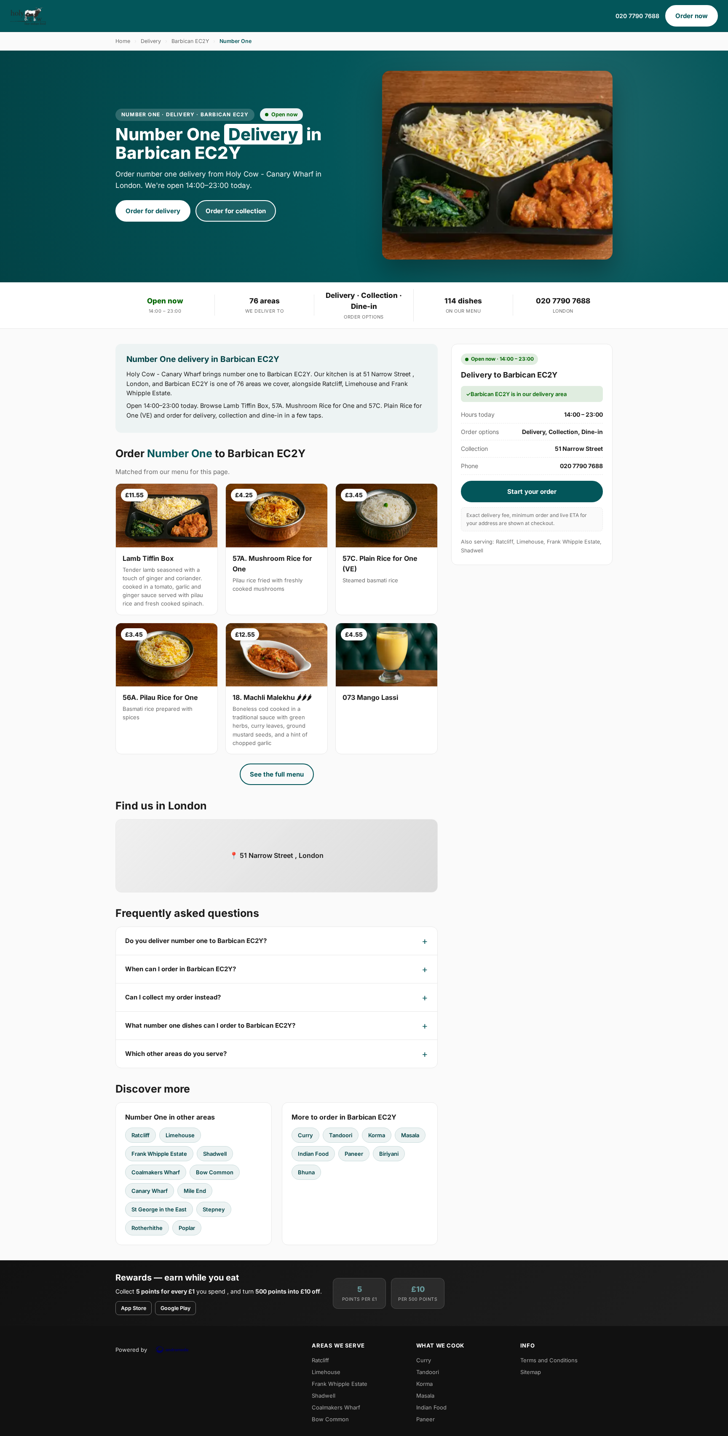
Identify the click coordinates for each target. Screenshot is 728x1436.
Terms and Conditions (549, 1360)
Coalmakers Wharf (155, 1172)
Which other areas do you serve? (176, 1054)
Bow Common (214, 1172)
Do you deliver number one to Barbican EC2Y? (196, 941)
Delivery (151, 41)
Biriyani (389, 1153)
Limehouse (180, 1135)
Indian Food (313, 1153)
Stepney (214, 1209)
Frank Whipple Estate (159, 1153)
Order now (691, 16)
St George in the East (159, 1209)
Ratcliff (140, 1135)
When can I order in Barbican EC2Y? (180, 969)
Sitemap (530, 1372)
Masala (410, 1135)
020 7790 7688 (637, 15)
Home (122, 41)
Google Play (175, 1308)
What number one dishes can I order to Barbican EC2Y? (210, 1025)
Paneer (354, 1153)
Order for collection (236, 211)
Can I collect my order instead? (173, 997)
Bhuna (306, 1172)
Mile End (195, 1190)
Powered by (131, 1349)
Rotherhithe (147, 1227)
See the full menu (277, 774)
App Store (133, 1308)
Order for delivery (153, 211)
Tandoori (340, 1135)
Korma (376, 1135)
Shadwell (215, 1153)
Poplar (187, 1227)
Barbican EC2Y (190, 41)
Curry (305, 1135)
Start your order (532, 492)
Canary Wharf (149, 1190)
